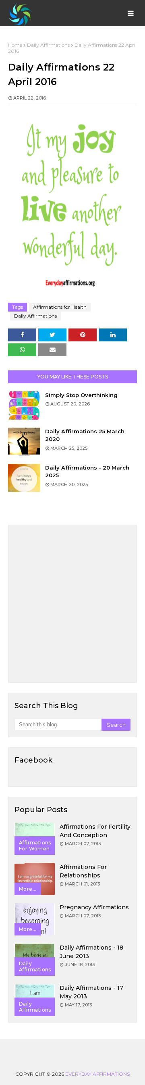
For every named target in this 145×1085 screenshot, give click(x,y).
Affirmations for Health (60, 307)
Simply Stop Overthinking (81, 395)
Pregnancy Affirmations (94, 907)
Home (15, 45)
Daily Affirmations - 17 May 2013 (91, 992)
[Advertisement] (72, 603)
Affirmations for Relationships (83, 871)
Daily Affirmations (48, 45)
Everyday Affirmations (97, 1074)
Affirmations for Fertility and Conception (95, 831)
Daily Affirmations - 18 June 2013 (91, 952)
